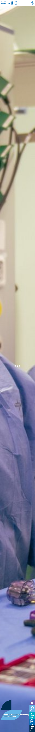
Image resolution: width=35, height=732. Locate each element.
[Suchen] (16, 3)
